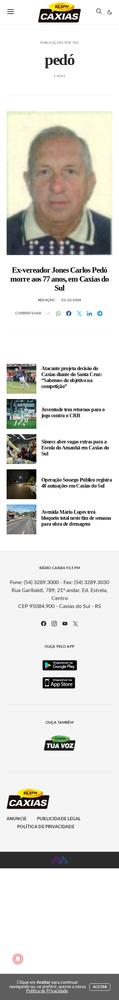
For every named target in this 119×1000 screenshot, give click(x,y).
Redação (46, 300)
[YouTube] (64, 623)
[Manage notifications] (18, 959)
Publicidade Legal (59, 819)
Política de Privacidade (45, 827)
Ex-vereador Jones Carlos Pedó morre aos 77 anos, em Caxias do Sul (59, 279)
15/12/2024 (71, 300)
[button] (109, 12)
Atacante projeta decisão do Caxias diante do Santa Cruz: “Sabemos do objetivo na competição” (71, 377)
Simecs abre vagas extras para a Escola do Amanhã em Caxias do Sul (75, 447)
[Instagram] (54, 623)
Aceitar (100, 987)
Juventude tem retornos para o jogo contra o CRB (73, 412)
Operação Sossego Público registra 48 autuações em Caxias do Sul (76, 483)
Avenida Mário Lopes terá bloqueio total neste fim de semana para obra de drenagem (76, 518)
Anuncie (16, 819)
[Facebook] (43, 623)
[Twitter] (75, 623)
